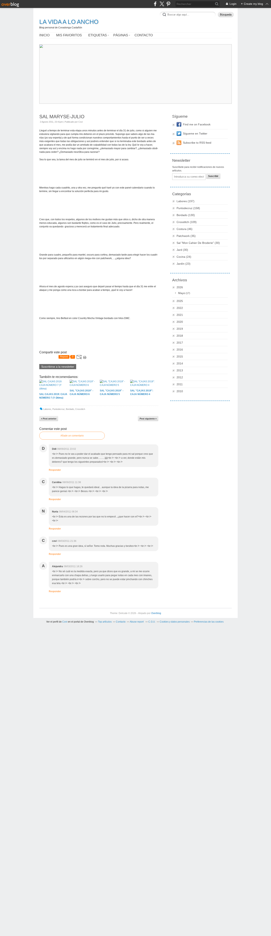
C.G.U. (152, 621)
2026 (180, 287)
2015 (180, 356)
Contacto (144, 35)
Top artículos (105, 621)
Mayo (181, 293)
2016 (180, 349)
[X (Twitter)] (161, 4)
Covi (64, 621)
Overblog (156, 613)
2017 (180, 342)
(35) (186, 235)
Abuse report (137, 621)
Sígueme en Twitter (195, 133)
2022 (180, 307)
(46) (184, 229)
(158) (188, 208)
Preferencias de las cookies (209, 621)
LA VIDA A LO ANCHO (68, 21)
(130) (186, 215)
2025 (180, 301)
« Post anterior (48, 418)
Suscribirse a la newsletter (57, 366)
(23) (183, 263)
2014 (180, 363)
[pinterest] (168, 4)
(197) (185, 201)
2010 (180, 391)
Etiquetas (97, 35)
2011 (180, 384)
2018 (180, 335)
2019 (180, 328)
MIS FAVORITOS (69, 35)
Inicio (44, 35)
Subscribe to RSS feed (197, 142)
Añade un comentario (72, 435)
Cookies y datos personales (175, 621)
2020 (180, 321)
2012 (180, 377)
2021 (180, 314)
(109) (187, 222)
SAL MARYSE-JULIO (62, 116)
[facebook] (155, 4)
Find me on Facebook (196, 124)
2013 (180, 370)
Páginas (120, 35)
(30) (198, 242)
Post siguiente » (148, 418)
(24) (184, 256)
